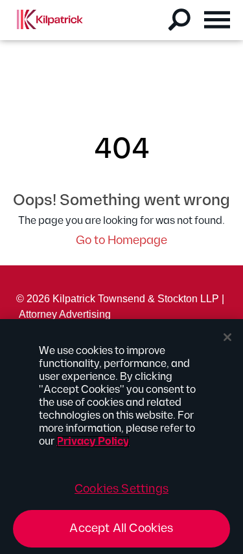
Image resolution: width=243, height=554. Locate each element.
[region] (121, 436)
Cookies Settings (121, 489)
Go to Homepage (121, 240)
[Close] (227, 337)
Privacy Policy (93, 442)
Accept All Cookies (121, 528)
